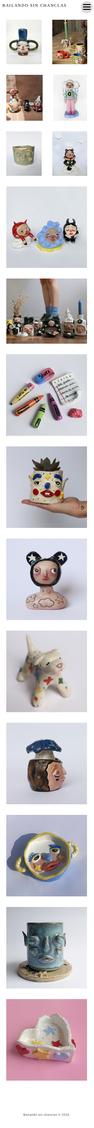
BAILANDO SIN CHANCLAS (34, 5)
